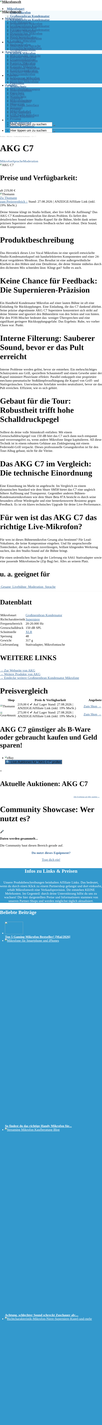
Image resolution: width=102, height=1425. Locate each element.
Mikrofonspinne (21, 100)
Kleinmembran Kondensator (30, 20)
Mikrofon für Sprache (25, 55)
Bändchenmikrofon (23, 37)
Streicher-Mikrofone (24, 81)
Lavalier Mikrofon (23, 41)
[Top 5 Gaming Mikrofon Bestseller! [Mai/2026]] (14, 933)
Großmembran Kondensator (30, 16)
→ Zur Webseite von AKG (17, 670)
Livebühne (19, 587)
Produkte (2, 136)
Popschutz (17, 93)
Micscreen (17, 104)
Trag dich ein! (51, 859)
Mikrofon (9, 136)
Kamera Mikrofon (23, 53)
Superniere (33, 619)
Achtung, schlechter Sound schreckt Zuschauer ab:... (41, 1315)
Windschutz (18, 86)
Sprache (17, 161)
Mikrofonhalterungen (25, 89)
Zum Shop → (92, 706)
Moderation (30, 161)
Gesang (6, 587)
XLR (29, 632)
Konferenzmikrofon (24, 70)
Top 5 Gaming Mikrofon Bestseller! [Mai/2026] (37, 937)
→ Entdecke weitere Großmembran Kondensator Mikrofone (39, 678)
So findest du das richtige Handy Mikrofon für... (38, 1126)
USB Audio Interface (24, 105)
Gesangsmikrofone (23, 59)
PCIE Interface (20, 122)
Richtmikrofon (20, 44)
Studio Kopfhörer (22, 126)
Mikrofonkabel (20, 111)
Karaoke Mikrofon (23, 67)
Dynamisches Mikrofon (26, 33)
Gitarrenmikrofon (22, 74)
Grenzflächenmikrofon (26, 48)
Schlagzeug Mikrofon (25, 78)
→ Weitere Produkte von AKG (20, 674)
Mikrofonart (15, 9)
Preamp (15, 119)
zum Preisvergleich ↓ (14, 201)
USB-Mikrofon (20, 22)
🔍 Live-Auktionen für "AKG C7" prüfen (33, 762)
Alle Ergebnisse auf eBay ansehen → (87, 797)
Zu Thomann (8, 198)
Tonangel (16, 107)
